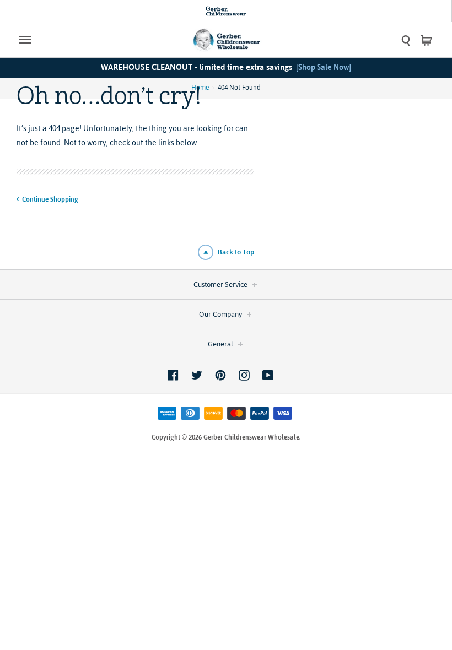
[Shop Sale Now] (323, 67)
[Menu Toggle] (71, 39)
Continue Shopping (50, 199)
